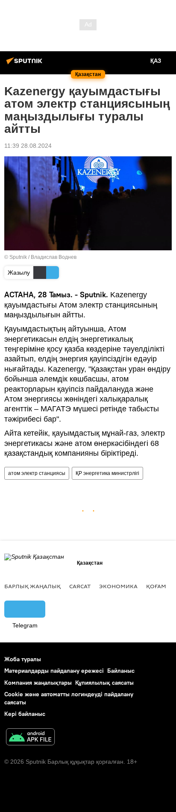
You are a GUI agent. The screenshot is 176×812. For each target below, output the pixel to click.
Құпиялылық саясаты (104, 682)
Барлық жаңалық (32, 586)
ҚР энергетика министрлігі (107, 473)
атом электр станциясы (36, 473)
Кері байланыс (24, 714)
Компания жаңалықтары (38, 682)
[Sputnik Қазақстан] (25, 64)
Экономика (118, 586)
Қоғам (156, 586)
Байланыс (121, 670)
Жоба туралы (22, 659)
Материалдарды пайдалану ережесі (54, 670)
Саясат (80, 586)
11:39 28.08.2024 (28, 145)
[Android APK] (30, 738)
